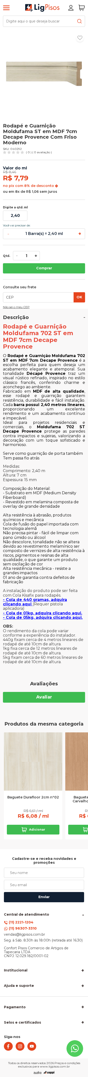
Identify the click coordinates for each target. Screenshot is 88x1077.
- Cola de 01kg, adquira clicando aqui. (42, 613)
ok (79, 297)
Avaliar (44, 697)
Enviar (44, 897)
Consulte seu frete (19, 287)
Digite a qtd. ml (15, 207)
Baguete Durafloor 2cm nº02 (33, 797)
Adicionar (37, 829)
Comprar (44, 268)
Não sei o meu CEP (16, 307)
